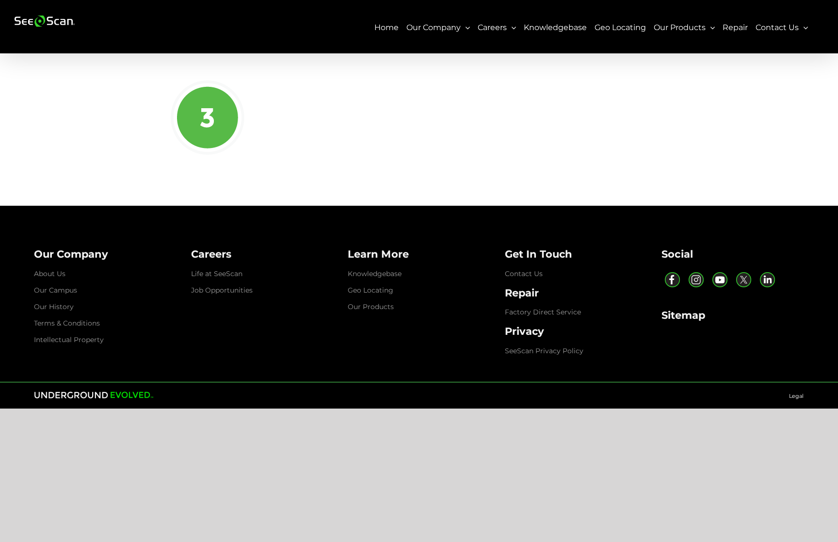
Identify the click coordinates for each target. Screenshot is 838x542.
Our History (54, 306)
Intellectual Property (69, 339)
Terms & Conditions (67, 323)
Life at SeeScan (216, 273)
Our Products (371, 306)
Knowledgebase (375, 273)
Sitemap (683, 315)
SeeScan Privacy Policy (544, 350)
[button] (71, 254)
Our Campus (55, 290)
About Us (49, 273)
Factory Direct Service (543, 312)
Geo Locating (370, 290)
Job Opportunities (222, 290)
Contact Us (524, 273)
